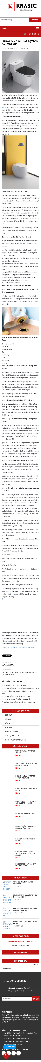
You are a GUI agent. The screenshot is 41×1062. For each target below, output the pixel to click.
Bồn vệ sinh (5, 107)
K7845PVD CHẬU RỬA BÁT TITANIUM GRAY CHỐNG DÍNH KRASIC (25, 853)
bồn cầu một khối (25, 647)
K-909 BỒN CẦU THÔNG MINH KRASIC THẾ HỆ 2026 (25, 827)
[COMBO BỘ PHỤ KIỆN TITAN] (8, 817)
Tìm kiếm (35, 19)
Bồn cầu (8, 715)
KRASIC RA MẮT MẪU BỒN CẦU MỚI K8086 (16, 696)
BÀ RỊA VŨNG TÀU (8, 665)
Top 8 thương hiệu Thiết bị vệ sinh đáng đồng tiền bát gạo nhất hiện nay (20, 673)
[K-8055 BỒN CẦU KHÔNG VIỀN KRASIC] (8, 792)
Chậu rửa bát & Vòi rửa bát (15, 740)
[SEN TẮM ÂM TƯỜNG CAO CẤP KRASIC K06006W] (8, 767)
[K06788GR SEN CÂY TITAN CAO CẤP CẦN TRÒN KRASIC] (8, 805)
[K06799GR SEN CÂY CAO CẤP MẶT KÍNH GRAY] (8, 868)
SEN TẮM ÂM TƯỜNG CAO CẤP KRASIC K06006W (26, 764)
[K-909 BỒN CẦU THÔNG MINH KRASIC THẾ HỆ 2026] (8, 830)
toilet (33, 647)
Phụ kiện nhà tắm (12, 736)
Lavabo (8, 719)
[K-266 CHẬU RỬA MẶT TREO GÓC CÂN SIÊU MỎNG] (8, 780)
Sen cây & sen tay (12, 732)
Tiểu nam (8, 727)
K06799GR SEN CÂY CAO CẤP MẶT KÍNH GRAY (25, 865)
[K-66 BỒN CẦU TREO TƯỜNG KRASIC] (8, 842)
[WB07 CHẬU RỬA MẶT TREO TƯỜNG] (8, 755)
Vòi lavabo (9, 723)
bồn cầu (15, 647)
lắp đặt (9, 647)
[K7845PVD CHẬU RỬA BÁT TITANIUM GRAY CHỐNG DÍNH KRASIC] (8, 855)
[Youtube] (18, 1053)
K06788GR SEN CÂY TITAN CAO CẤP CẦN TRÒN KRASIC (26, 802)
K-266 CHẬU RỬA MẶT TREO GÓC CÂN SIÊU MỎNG (25, 777)
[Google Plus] (13, 1053)
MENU (4, 29)
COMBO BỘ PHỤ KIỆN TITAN (25, 814)
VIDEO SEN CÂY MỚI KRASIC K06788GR (15, 686)
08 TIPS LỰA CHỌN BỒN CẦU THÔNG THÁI (16, 699)
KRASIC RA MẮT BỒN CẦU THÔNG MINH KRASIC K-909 (20, 688)
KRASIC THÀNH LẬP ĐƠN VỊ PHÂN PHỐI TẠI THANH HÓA (25, 909)
